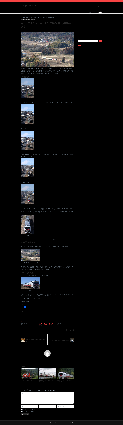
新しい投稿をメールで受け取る (28, 411)
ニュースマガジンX (69, 422)
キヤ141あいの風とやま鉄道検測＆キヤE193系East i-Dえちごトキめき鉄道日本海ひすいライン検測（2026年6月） (46, 323)
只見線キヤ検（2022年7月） (62, 321)
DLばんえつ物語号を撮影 (26, 380)
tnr (47, 358)
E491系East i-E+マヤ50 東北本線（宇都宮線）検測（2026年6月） (47, 381)
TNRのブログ (28, 5)
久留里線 (34, 17)
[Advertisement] (90, 28)
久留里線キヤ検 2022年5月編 (27, 321)
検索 (78, 39)
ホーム (22, 17)
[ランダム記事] (98, 12)
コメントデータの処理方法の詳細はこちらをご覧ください (59, 416)
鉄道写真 (26, 17)
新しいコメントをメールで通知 (28, 409)
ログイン (79, 45)
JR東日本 (30, 17)
